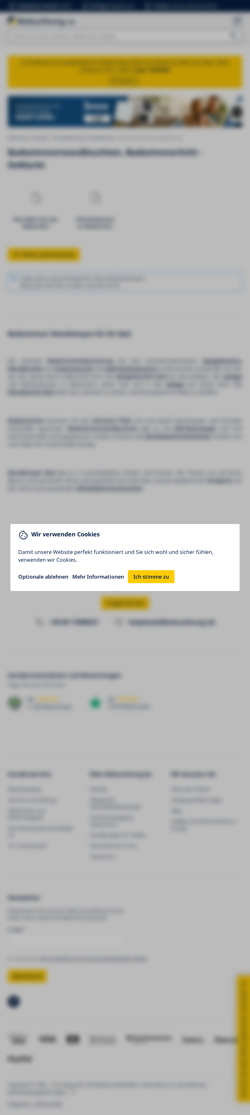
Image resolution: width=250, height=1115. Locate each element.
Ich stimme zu (151, 576)
